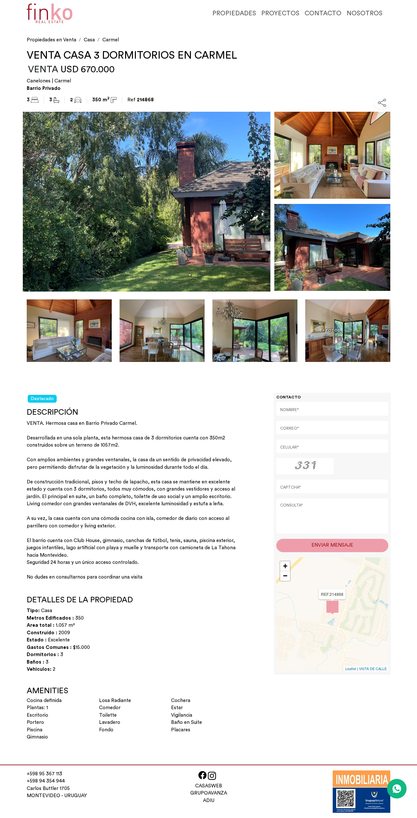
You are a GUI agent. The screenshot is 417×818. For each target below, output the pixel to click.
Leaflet (350, 668)
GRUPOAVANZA (208, 793)
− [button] (285, 576)
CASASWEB (208, 785)
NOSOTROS (364, 13)
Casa (89, 39)
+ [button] (285, 566)
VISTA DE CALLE (373, 668)
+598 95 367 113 (44, 773)
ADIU (208, 800)
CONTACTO (323, 13)
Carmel (110, 39)
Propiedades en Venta (51, 39)
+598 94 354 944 (46, 781)
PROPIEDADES (234, 13)
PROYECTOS (280, 13)
